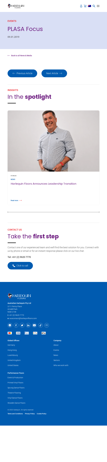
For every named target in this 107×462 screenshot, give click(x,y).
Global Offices (13, 340)
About (56, 345)
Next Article (52, 73)
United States (13, 365)
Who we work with (61, 365)
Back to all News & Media (21, 56)
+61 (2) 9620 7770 (21, 257)
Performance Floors (16, 373)
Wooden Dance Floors (16, 403)
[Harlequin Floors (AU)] (17, 6)
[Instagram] (10, 325)
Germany (11, 345)
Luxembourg (13, 355)
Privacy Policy (30, 414)
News (56, 355)
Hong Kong (12, 350)
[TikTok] (40, 325)
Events (56, 350)
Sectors (57, 360)
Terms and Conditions (15, 414)
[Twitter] (22, 325)
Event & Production (15, 378)
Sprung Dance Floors (16, 388)
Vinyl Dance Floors (15, 398)
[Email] (46, 325)
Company (57, 340)
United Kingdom (14, 360)
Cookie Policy (41, 414)
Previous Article (24, 73)
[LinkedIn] (28, 325)
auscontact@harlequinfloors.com (23, 318)
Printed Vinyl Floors (15, 383)
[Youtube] (34, 325)
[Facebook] (16, 325)
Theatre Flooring (14, 393)
